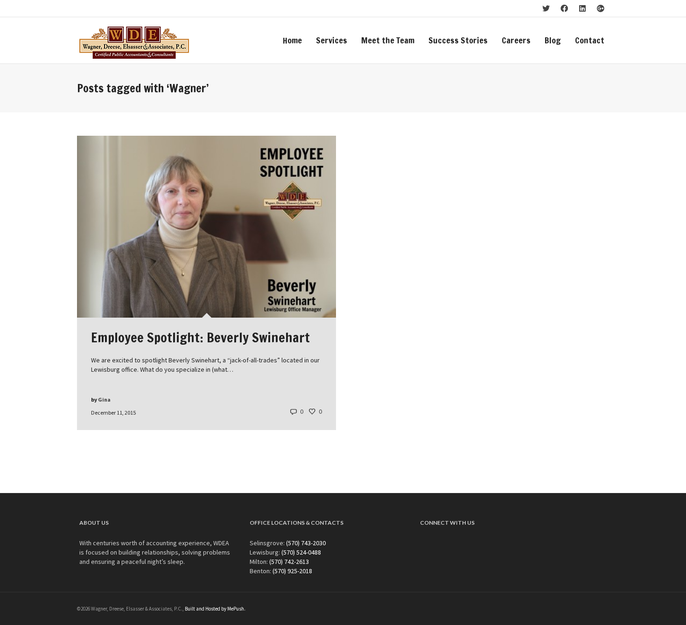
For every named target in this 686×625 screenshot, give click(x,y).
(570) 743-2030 (306, 543)
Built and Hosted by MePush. (215, 608)
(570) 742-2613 (289, 561)
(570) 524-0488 (301, 552)
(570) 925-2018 (292, 571)
